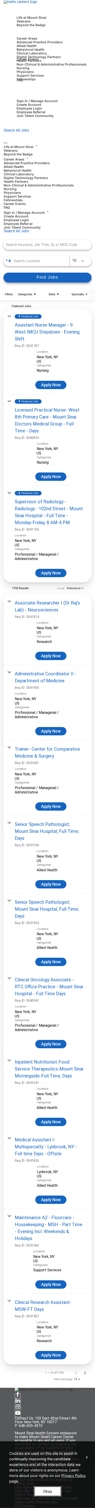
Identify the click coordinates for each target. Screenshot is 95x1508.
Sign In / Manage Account (37, 101)
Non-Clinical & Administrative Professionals (52, 64)
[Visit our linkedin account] (18, 1402)
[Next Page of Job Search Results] (85, 1372)
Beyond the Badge (31, 25)
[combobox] (45, 245)
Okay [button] (47, 1491)
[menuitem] (47, 150)
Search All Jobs (16, 130)
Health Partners (16, 181)
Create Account (29, 105)
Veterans (24, 21)
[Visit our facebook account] (18, 1395)
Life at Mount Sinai (31, 17)
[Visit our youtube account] (18, 1414)
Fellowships (26, 79)
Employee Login (29, 108)
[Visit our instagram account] (18, 1408)
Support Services (30, 75)
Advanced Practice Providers (40, 42)
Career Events (28, 59)
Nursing (23, 68)
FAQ (20, 80)
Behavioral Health (31, 49)
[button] (47, 146)
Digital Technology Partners (39, 57)
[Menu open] (5, 143)
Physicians (25, 72)
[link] (47, 351)
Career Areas (27, 38)
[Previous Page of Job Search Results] (75, 1372)
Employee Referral (31, 112)
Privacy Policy (73, 1475)
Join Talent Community (35, 116)
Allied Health (27, 46)
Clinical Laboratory (32, 53)
